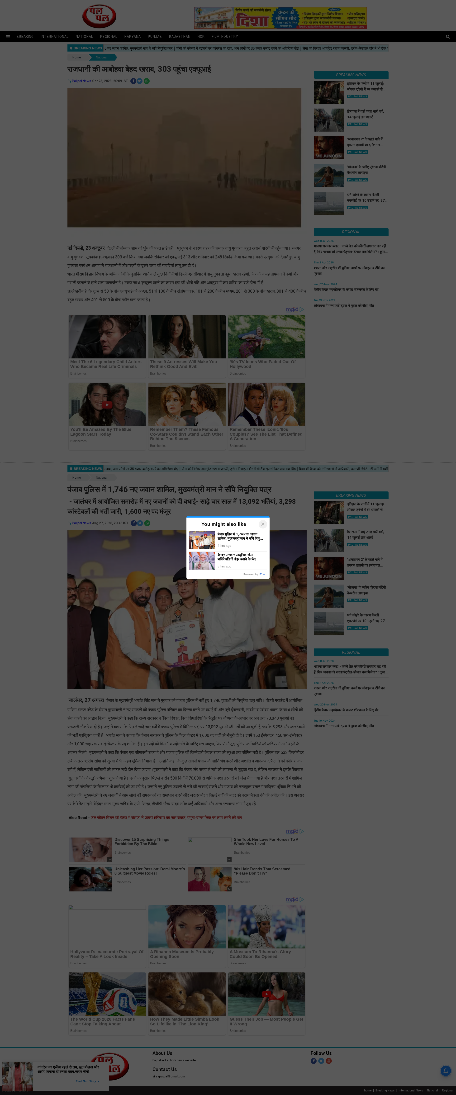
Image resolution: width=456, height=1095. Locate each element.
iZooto (263, 574)
